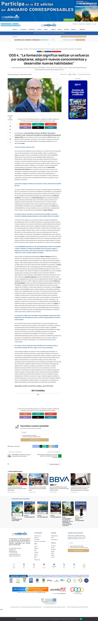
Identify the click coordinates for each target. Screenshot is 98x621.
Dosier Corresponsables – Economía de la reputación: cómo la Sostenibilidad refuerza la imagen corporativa (67, 521)
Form (1, 609)
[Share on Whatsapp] (44, 446)
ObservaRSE (15, 23)
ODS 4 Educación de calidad (56, 51)
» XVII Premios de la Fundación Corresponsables (10, 25)
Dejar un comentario (55, 464)
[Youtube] (44, 566)
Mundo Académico (48, 51)
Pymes (41, 252)
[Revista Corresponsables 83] (42, 508)
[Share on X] (70, 74)
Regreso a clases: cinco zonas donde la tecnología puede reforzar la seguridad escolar (37, 488)
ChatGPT (38, 124)
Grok (38, 127)
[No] (96, 619)
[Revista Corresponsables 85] (29, 508)
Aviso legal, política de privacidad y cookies (54, 607)
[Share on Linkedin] (10, 129)
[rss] (84, 566)
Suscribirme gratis (34, 440)
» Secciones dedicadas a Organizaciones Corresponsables (73, 36)
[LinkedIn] (64, 566)
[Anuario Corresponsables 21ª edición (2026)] (17, 509)
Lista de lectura (82, 24)
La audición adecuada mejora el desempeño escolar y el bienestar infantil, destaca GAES (17, 488)
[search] (92, 24)
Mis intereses (75, 24)
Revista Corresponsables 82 (56, 516)
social (22, 143)
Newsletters (88, 24)
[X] (24, 566)
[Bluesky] (74, 566)
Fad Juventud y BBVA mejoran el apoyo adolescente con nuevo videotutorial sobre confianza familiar (59, 488)
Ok (81, 618)
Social (43, 51)
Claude (25, 124)
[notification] (95, 24)
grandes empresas (30, 277)
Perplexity (50, 127)
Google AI (50, 124)
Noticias (9, 484)
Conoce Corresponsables (6, 23)
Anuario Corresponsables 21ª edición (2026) (17, 519)
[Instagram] (34, 566)
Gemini (25, 127)
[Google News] (54, 566)
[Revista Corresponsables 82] (56, 508)
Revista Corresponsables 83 (42, 516)
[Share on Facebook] (68, 74)
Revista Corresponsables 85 (29, 516)
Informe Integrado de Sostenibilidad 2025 (77, 607)
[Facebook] (14, 566)
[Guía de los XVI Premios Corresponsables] (80, 509)
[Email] (10, 132)
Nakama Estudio (37, 607)
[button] (72, 74)
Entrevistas (39, 51)
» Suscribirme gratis (80, 39)
